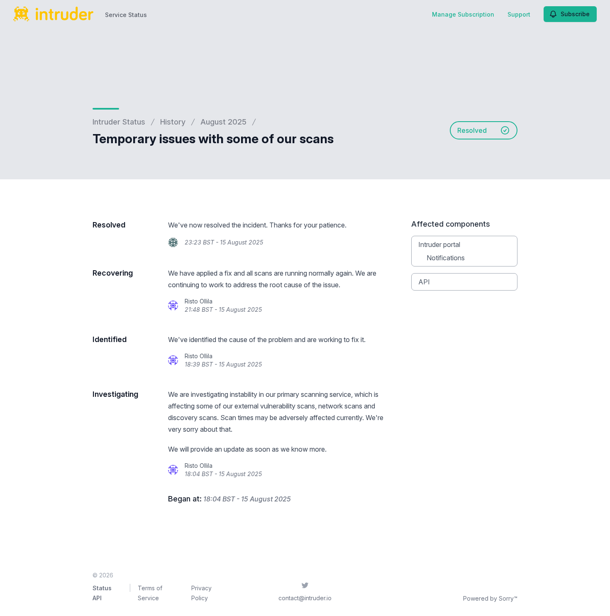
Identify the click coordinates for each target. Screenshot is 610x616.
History (172, 121)
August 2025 (223, 121)
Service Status (126, 14)
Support (519, 14)
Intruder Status (119, 121)
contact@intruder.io (305, 597)
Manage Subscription (463, 14)
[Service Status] (53, 14)
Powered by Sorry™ (490, 598)
